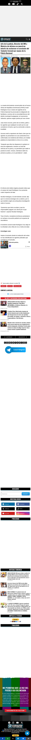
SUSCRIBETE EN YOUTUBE (16, 710)
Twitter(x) (6, 508)
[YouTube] (13, 4)
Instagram (21, 513)
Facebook (21, 504)
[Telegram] (9, 4)
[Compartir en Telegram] (18, 738)
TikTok (20, 508)
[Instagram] (13, 723)
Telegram (6, 504)
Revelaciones (17, 286)
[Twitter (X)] (22, 4)
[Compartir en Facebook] (2, 738)
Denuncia (3, 286)
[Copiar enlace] (28, 738)
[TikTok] (18, 4)
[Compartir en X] (12, 738)
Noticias (10, 286)
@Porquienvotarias (6, 56)
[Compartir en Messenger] (23, 738)
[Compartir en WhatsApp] (7, 738)
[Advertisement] (15, 21)
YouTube (6, 513)
